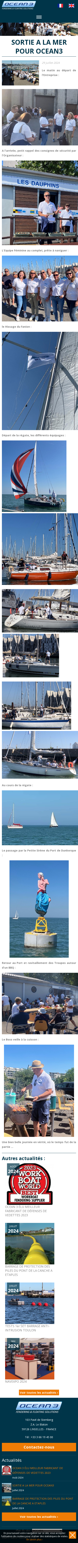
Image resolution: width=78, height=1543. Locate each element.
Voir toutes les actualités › (39, 1392)
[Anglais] (71, 5)
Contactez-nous (39, 1447)
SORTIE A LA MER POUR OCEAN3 (33, 1485)
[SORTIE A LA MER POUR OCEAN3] (20, 73)
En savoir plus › (35, 1539)
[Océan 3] (19, 8)
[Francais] (60, 5)
